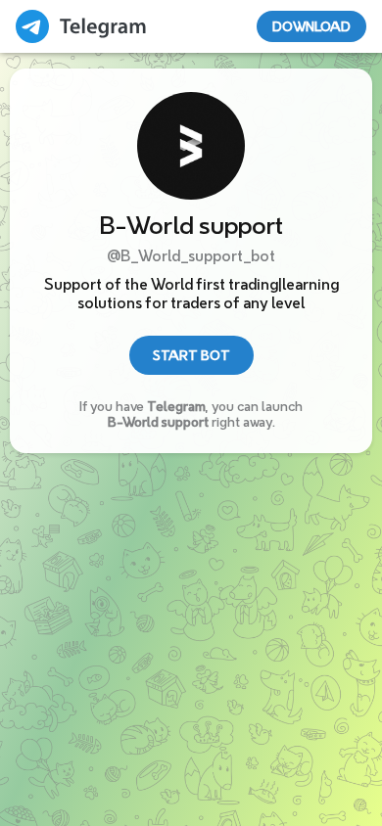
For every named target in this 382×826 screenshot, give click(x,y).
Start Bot (191, 355)
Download (311, 26)
